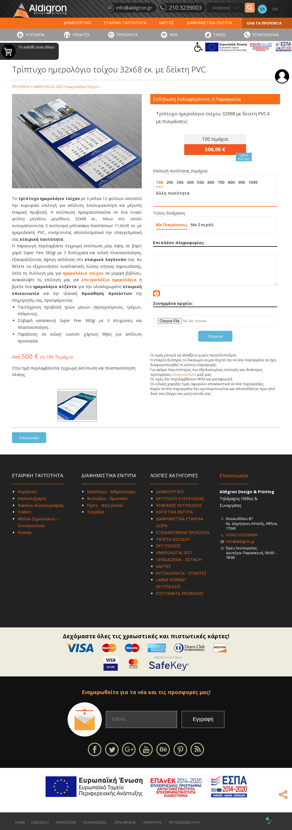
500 (200, 182)
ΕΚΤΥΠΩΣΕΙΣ (168, 545)
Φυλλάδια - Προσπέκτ (107, 498)
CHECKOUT (40, 822)
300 (180, 182)
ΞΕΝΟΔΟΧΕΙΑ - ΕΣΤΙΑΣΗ (179, 559)
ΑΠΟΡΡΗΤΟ (152, 822)
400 (190, 182)
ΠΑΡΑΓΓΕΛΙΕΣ (66, 822)
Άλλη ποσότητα (173, 193)
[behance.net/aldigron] (163, 749)
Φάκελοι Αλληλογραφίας (41, 505)
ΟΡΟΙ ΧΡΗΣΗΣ (125, 822)
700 (221, 182)
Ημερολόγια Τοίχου (82, 86)
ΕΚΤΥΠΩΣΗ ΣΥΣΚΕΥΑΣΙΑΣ (180, 498)
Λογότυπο (27, 491)
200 (169, 182)
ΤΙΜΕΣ (219, 34)
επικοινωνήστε (184, 374)
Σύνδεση (282, 76)
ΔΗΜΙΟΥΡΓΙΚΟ (77, 22)
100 (159, 182)
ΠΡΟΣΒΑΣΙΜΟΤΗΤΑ (184, 822)
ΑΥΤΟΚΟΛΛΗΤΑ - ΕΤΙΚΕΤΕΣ (181, 573)
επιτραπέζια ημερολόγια (109, 279)
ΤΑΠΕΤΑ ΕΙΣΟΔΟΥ (173, 539)
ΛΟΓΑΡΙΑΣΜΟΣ (95, 822)
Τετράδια (95, 512)
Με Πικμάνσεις (171, 224)
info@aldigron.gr (240, 541)
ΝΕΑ (173, 34)
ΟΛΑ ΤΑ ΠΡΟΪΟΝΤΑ (264, 23)
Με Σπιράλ (202, 224)
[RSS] (197, 749)
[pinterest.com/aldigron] (180, 749)
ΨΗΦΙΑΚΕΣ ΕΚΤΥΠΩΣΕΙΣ (179, 505)
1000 (252, 182)
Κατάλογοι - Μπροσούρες (111, 491)
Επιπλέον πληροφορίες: (179, 242)
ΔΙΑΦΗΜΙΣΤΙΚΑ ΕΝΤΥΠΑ (209, 22)
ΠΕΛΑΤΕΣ (81, 34)
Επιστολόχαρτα (32, 498)
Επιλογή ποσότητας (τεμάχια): (180, 171)
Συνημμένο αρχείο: (173, 303)
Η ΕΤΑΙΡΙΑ (35, 34)
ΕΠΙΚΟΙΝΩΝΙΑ (265, 34)
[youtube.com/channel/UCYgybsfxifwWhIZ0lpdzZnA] (146, 749)
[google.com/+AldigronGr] (129, 749)
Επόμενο (215, 336)
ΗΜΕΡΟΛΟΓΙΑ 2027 (48, 86)
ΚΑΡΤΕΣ (166, 22)
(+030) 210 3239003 (241, 534)
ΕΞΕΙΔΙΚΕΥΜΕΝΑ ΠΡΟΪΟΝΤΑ (182, 532)
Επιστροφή (29, 437)
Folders (24, 512)
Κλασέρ (25, 532)
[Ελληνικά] (262, 9)
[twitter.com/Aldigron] (112, 749)
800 (231, 182)
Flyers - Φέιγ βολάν (105, 505)
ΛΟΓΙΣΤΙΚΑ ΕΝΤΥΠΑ (174, 512)
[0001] (77, 405)
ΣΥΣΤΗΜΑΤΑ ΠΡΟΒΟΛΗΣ (180, 593)
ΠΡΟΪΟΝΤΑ (127, 34)
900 (241, 182)
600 (210, 182)
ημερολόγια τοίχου (83, 273)
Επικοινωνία (234, 475)
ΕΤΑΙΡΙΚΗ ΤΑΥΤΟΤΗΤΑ (125, 22)
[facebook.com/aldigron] (95, 749)
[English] (274, 9)
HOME (20, 822)
